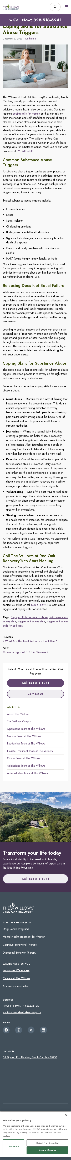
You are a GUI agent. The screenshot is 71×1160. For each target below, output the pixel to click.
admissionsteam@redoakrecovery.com (22, 1012)
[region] (35, 1134)
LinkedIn (43, 1030)
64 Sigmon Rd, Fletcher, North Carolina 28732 (30, 1057)
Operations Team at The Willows (26, 729)
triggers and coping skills (31, 621)
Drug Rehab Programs (16, 929)
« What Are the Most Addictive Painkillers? (30, 641)
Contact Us (35, 694)
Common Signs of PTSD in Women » (25, 652)
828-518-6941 (12, 1005)
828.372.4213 (32, 1005)
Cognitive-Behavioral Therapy (20, 945)
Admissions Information (16, 986)
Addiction (30, 38)
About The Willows (18, 714)
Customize (13, 1146)
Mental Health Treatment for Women (24, 937)
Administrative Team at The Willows (27, 773)
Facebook (6, 1030)
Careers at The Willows (16, 978)
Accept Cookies (47, 1150)
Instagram (18, 1030)
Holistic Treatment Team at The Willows (30, 751)
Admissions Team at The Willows (26, 766)
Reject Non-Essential (47, 1143)
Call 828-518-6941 (35, 683)
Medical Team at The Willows (24, 736)
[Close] (66, 1115)
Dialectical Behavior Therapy (19, 953)
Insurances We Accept (16, 970)
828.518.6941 (25, 151)
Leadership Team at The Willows (26, 744)
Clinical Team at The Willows (23, 758)
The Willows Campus (19, 721)
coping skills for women (26, 114)
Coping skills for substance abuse (29, 617)
